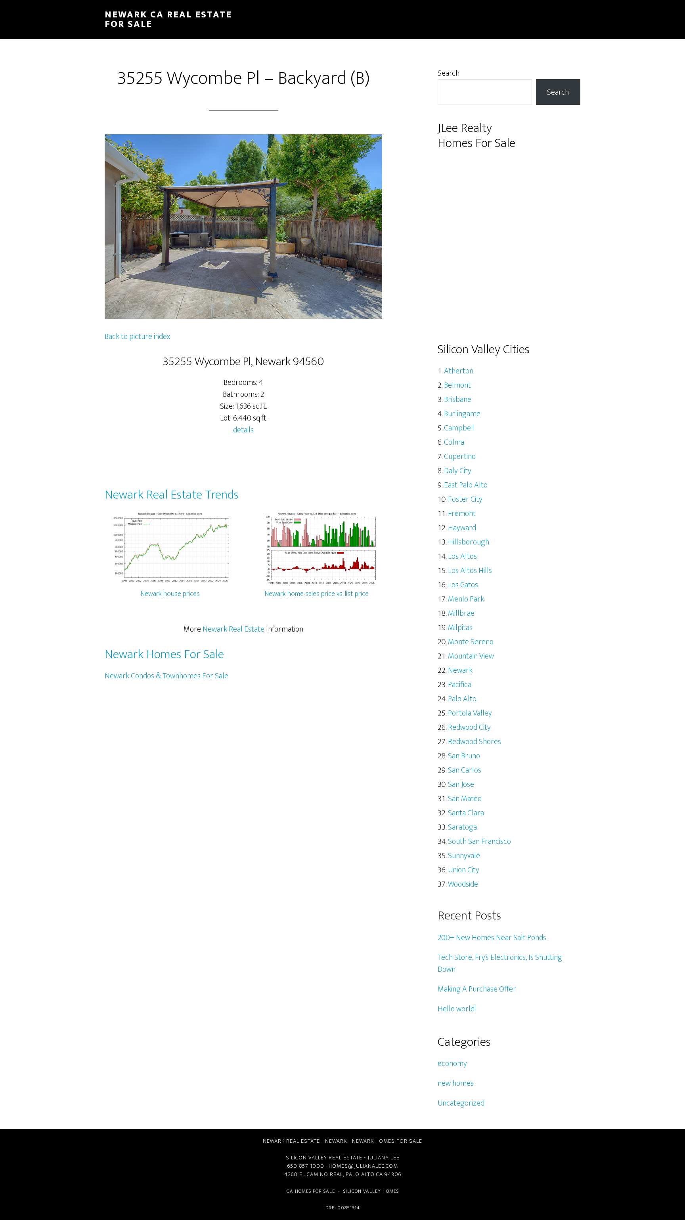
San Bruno (464, 756)
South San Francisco (479, 841)
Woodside (463, 884)
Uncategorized (461, 1103)
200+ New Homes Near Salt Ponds (492, 937)
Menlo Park (466, 599)
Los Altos (462, 556)
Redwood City (469, 727)
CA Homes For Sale (311, 1191)
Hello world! (457, 1009)
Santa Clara (466, 813)
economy (452, 1063)
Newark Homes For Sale (164, 654)
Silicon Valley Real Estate (324, 1157)
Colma (454, 442)
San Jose (461, 784)
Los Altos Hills (470, 570)
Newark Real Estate (233, 629)
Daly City (457, 471)
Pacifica (459, 684)
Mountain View (471, 656)
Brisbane (457, 399)
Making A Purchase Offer (477, 989)
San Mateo (465, 798)
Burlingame (462, 414)
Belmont (457, 385)
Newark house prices (170, 594)
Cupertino (460, 456)
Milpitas (460, 627)
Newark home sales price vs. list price (317, 594)
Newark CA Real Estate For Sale (168, 19)
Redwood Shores (474, 741)
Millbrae (461, 613)
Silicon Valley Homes (371, 1191)
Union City (463, 870)
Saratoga (462, 827)
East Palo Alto (466, 485)
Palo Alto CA (364, 1174)
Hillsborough (468, 542)
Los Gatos (463, 585)
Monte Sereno (471, 642)
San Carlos (464, 770)
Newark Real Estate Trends (172, 494)
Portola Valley (470, 713)
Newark (460, 670)
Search (448, 73)
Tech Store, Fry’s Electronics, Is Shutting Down (500, 963)
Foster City (465, 499)
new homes (456, 1083)
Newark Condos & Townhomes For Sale (166, 676)
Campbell (459, 428)
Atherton (458, 371)
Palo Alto (462, 699)
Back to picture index (137, 336)
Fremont (462, 513)
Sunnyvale (464, 855)
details (243, 430)
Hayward (462, 528)
